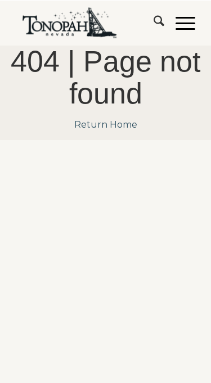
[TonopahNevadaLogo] (87, 23)
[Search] (153, 23)
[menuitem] (153, 23)
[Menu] (179, 23)
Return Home (105, 124)
